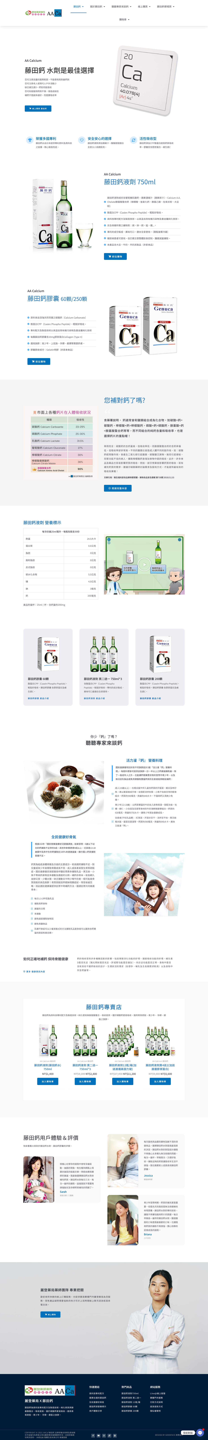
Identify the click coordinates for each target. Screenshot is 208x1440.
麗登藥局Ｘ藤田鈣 (39, 1400)
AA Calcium (33, 60)
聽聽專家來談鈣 (120, 6)
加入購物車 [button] (48, 1081)
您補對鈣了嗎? (124, 399)
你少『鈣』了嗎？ (104, 736)
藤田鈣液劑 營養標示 (42, 522)
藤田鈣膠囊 (57, 298)
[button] (144, 564)
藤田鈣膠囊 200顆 (151, 679)
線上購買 (143, 6)
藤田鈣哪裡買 (164, 6)
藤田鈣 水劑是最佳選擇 (59, 70)
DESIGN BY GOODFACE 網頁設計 (169, 1435)
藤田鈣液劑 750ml (130, 181)
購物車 (122, 19)
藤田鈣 (77, 6)
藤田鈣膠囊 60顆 (38, 679)
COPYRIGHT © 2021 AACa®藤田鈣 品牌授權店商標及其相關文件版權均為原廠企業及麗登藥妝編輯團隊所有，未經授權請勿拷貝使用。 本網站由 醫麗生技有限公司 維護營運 (50, 1434)
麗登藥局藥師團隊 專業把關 (62, 1289)
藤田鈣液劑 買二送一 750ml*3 (103, 679)
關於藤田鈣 (96, 6)
